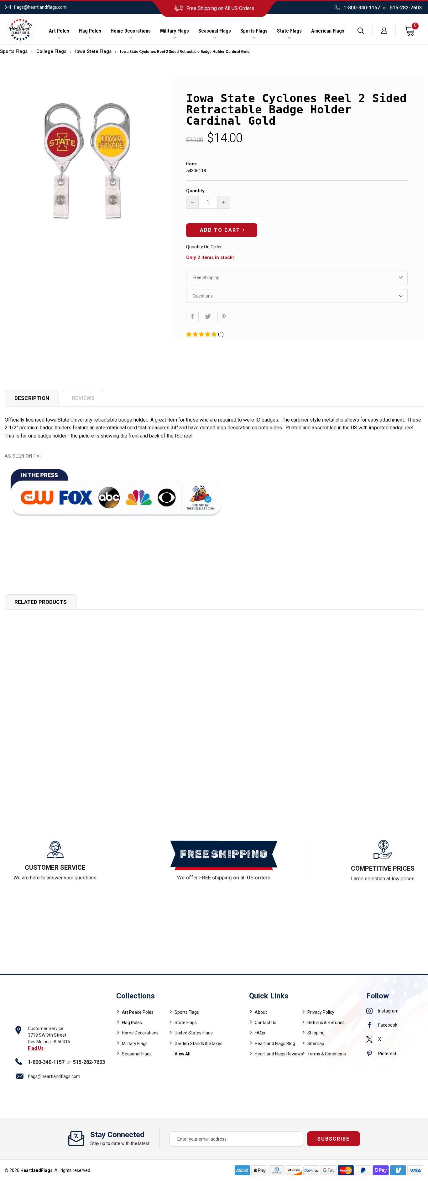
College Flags (51, 51)
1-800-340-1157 (361, 8)
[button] (205, 334)
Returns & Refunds (326, 1022)
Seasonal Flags (214, 31)
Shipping (316, 1032)
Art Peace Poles (138, 1012)
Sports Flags (254, 31)
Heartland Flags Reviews (279, 1053)
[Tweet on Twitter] (208, 316)
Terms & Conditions (326, 1053)
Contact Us (265, 1022)
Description (31, 398)
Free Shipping (206, 277)
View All (183, 1053)
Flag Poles (90, 31)
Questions (203, 295)
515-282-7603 (406, 8)
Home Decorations (131, 31)
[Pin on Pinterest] (223, 316)
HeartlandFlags (36, 1170)
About (261, 1012)
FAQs (260, 1032)
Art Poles (59, 31)
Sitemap (315, 1043)
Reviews (83, 398)
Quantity (195, 191)
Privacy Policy (320, 1012)
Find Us (36, 1048)
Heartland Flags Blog (275, 1043)
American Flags (327, 31)
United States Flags (194, 1032)
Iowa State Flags (93, 51)
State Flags (289, 31)
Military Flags (174, 31)
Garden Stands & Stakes (198, 1043)
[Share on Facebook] (192, 316)
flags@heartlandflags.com (40, 7)
